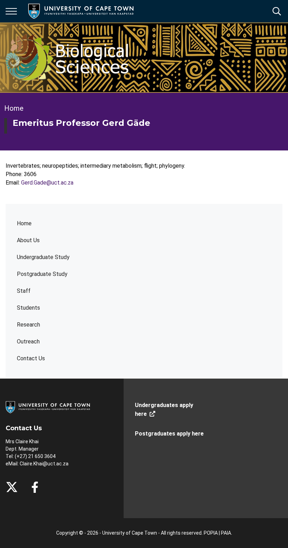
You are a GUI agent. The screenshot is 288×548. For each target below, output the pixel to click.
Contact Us (31, 358)
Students (28, 307)
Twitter (12, 487)
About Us (28, 240)
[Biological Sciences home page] (74, 57)
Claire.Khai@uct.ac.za (44, 463)
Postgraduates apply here (169, 433)
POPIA (211, 533)
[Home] (48, 407)
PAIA (226, 533)
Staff (24, 291)
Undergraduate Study (43, 257)
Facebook (34, 487)
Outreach (28, 341)
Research (28, 324)
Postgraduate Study (42, 274)
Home (24, 223)
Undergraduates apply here (164, 409)
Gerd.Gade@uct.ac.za (47, 182)
